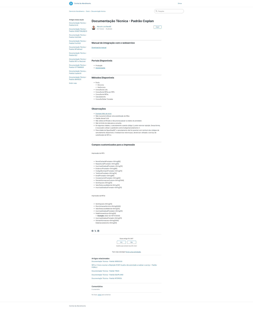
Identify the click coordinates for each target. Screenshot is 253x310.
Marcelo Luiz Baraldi (104, 26)
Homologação (100, 68)
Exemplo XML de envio (103, 114)
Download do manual (99, 47)
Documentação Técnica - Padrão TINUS (105, 271)
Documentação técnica (98, 11)
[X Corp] (95, 231)
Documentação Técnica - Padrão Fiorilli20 (78, 42)
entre (99, 294)
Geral (87, 11)
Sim (121, 242)
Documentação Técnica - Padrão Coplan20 (78, 72)
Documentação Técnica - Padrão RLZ (78, 54)
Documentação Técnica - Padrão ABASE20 (78, 78)
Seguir (157, 27)
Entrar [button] (180, 3)
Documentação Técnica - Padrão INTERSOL (107, 278)
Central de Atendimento (76, 11)
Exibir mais (73, 83)
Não (131, 242)
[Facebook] (92, 231)
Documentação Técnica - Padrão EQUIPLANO (107, 275)
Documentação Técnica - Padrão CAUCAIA (78, 36)
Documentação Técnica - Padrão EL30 (78, 24)
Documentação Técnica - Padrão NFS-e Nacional (78, 60)
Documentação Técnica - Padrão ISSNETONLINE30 (78, 30)
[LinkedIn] (98, 231)
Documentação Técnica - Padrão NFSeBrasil (78, 48)
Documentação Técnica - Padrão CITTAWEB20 (78, 66)
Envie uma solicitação (133, 252)
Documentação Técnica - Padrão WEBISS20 (107, 261)
